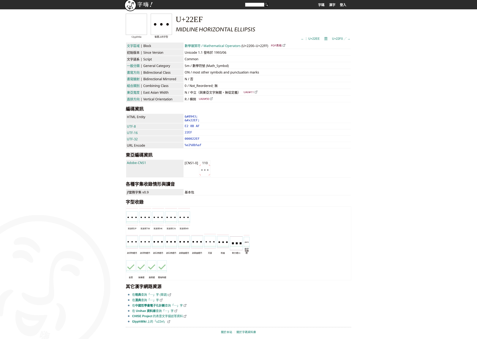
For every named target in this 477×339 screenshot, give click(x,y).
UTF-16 (132, 132)
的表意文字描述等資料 (157, 316)
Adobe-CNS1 (136, 162)
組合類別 (133, 85)
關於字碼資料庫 (246, 332)
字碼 (321, 5)
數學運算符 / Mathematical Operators (213, 45)
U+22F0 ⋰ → (341, 38)
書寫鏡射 (133, 79)
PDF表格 (276, 45)
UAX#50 (204, 99)
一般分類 (133, 65)
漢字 (332, 5)
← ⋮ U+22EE (310, 38)
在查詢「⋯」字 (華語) (150, 294)
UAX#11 (249, 92)
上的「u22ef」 (149, 321)
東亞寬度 (133, 92)
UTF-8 (131, 126)
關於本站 (226, 332)
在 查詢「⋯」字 (153, 311)
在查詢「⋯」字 (145, 300)
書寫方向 (133, 72)
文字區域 (133, 45)
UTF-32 (132, 139)
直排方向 (133, 99)
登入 (343, 5)
